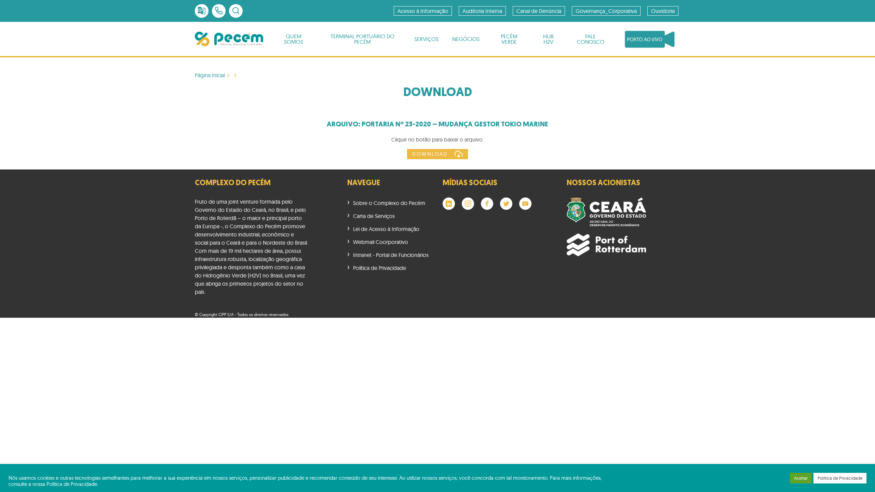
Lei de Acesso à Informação (386, 229)
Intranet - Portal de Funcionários (391, 254)
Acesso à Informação (423, 11)
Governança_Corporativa (606, 11)
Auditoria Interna (482, 11)
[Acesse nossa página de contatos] (219, 10)
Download (430, 154)
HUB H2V (548, 39)
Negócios (466, 39)
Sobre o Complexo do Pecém (389, 203)
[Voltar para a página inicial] (229, 38)
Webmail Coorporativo (380, 241)
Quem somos (293, 39)
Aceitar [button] (801, 478)
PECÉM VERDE (509, 39)
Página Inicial (210, 75)
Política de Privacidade (379, 267)
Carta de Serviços (374, 216)
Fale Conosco (590, 39)
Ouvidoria (663, 11)
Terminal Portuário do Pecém (362, 39)
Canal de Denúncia (538, 11)
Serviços (426, 39)
